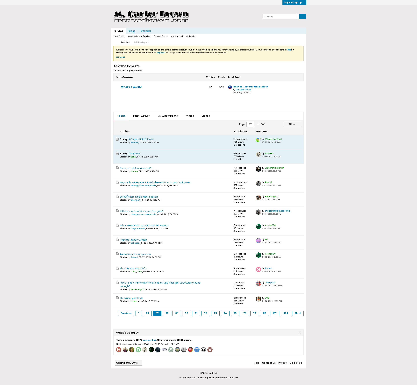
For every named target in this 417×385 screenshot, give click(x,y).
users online (149, 340)
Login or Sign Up (293, 2)
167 (275, 313)
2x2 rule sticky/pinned (141, 139)
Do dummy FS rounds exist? (135, 168)
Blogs (132, 31)
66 (147, 313)
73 (215, 313)
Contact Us (269, 362)
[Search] (302, 16)
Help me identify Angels (133, 239)
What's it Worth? (131, 87)
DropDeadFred (138, 228)
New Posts (119, 36)
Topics (121, 115)
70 (186, 313)
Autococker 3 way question (135, 254)
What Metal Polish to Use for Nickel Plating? (144, 225)
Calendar (191, 36)
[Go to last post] (283, 142)
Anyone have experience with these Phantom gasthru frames (155, 182)
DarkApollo (270, 282)
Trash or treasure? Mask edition (250, 86)
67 (157, 313)
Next (298, 313)
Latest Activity (141, 115)
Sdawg (268, 268)
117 (264, 313)
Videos (206, 115)
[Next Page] (275, 124)
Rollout (134, 257)
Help (256, 362)
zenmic (134, 142)
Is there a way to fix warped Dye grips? (142, 211)
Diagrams (134, 153)
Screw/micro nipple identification (139, 196)
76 (244, 313)
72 (205, 313)
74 (225, 313)
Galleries (146, 31)
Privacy (282, 362)
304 (285, 313)
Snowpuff (136, 200)
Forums (118, 31)
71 (196, 313)
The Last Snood (243, 89)
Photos (190, 115)
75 (235, 313)
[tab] (121, 116)
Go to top (296, 362)
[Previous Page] (270, 124)
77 (254, 313)
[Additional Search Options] (298, 16)
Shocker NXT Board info (133, 268)
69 (176, 313)
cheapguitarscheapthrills (143, 185)
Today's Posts (160, 36)
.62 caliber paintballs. (132, 298)
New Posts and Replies (139, 36)
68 (166, 313)
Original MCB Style (127, 362)
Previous (126, 313)
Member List (177, 36)
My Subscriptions (168, 115)
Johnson (135, 243)
